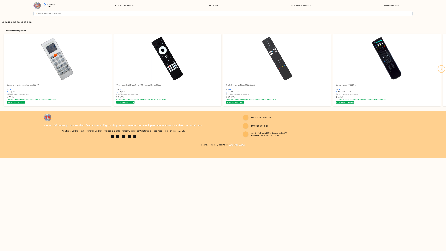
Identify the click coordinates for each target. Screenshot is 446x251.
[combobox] (223, 13)
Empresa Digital (237, 145)
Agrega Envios (391, 6)
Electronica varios (301, 6)
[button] (441, 69)
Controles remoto (124, 6)
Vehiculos (213, 6)
